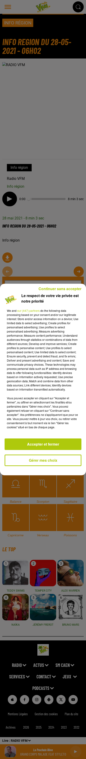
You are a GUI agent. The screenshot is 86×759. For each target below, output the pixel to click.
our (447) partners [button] (28, 310)
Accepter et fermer (43, 444)
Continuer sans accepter (60, 288)
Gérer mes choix (43, 460)
